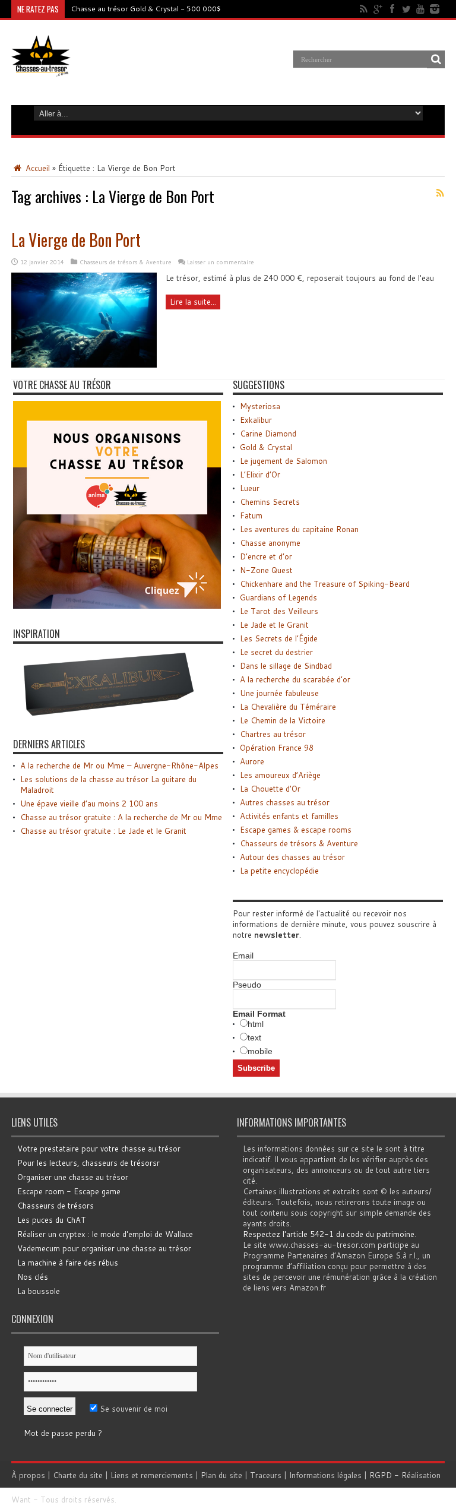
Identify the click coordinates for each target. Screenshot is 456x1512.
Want (21, 1499)
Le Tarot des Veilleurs (279, 611)
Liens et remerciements (151, 1475)
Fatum (251, 515)
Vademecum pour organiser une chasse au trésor (104, 1248)
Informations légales (325, 1475)
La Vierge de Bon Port (76, 239)
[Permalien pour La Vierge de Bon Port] (84, 364)
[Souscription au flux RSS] (440, 193)
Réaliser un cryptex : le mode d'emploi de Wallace (105, 1234)
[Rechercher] (436, 59)
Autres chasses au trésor (285, 802)
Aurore (252, 761)
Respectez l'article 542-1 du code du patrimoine (328, 1234)
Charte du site (78, 1475)
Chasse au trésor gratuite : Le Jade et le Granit (103, 830)
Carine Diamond (268, 433)
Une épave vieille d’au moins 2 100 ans (89, 803)
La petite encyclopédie (279, 870)
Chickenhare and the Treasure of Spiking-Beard (325, 583)
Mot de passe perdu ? (63, 1433)
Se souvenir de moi (132, 1408)
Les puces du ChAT (51, 1219)
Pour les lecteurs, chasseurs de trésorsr (88, 1162)
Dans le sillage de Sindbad (286, 665)
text (254, 1037)
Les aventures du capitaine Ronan (299, 529)
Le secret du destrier (276, 652)
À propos (28, 1475)
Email (243, 955)
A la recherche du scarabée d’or (295, 679)
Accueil (36, 168)
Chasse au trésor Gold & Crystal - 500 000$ (146, 9)
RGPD (380, 1475)
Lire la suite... (193, 301)
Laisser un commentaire (220, 262)
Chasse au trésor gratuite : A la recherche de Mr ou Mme (121, 817)
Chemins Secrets (270, 501)
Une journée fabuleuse (279, 693)
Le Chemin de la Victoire (282, 720)
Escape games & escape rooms (296, 829)
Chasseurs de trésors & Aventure (126, 262)
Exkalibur (256, 420)
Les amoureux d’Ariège (280, 775)
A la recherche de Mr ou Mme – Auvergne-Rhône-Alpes (119, 765)
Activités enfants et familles (289, 816)
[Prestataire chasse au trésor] (117, 605)
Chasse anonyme (270, 542)
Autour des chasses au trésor (292, 857)
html (256, 1024)
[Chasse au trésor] (41, 67)
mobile (260, 1051)
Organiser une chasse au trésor (72, 1177)
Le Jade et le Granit (274, 624)
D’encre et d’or (266, 556)
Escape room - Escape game (69, 1191)
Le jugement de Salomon (283, 461)
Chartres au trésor (273, 734)
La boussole (38, 1291)
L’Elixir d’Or (260, 474)
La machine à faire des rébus (67, 1262)
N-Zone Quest (266, 570)
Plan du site (221, 1475)
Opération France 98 (277, 747)
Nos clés (32, 1276)
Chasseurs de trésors (55, 1205)
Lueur (249, 488)
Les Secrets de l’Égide (279, 638)
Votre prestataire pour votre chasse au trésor (98, 1148)
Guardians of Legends (278, 597)
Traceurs (265, 1475)
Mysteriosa (260, 406)
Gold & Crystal (266, 447)
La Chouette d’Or (270, 788)
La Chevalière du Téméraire (288, 706)
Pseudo (247, 984)
